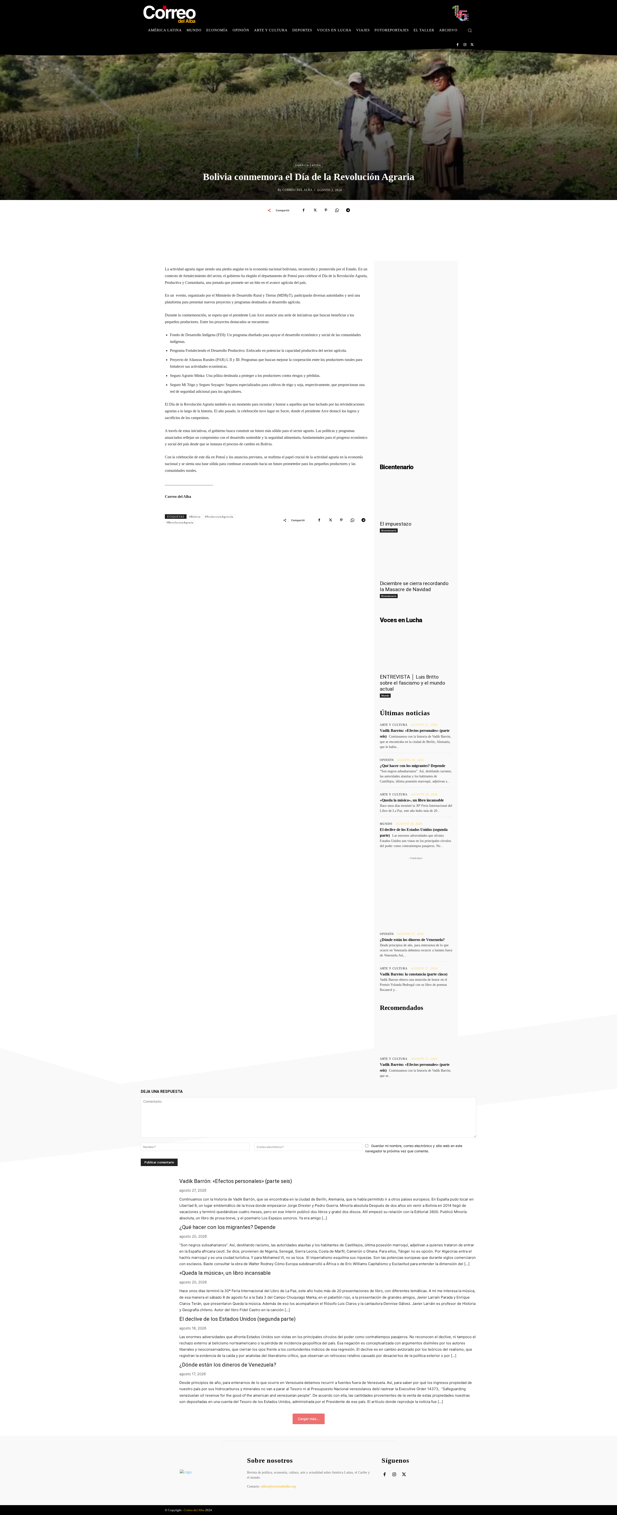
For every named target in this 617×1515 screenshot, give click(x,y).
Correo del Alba (297, 190)
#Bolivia (195, 516)
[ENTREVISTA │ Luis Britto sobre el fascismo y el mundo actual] (416, 653)
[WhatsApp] (337, 210)
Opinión (387, 760)
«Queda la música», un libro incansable (412, 800)
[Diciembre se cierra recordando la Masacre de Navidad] (416, 559)
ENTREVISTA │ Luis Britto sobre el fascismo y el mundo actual (412, 683)
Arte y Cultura (394, 724)
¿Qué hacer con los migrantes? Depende (412, 766)
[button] (469, 30)
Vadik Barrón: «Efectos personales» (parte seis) (235, 1181)
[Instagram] (465, 44)
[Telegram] (348, 210)
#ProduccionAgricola (219, 516)
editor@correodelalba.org (278, 1486)
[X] (472, 44)
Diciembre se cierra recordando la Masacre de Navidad (414, 586)
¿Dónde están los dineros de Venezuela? (412, 940)
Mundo (385, 695)
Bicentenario (388, 530)
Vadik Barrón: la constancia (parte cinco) (413, 974)
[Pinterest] (326, 210)
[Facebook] (457, 44)
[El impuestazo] (416, 500)
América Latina (308, 165)
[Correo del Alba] (274, 190)
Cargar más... (308, 1419)
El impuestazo (395, 524)
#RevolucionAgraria (180, 522)
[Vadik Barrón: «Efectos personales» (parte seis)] (416, 1034)
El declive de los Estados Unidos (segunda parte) (237, 1319)
